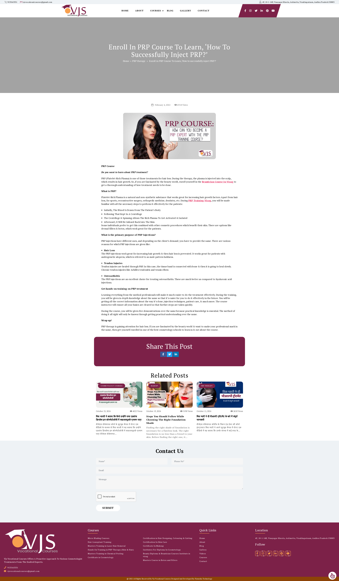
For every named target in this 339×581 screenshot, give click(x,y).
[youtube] (273, 11)
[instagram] (250, 11)
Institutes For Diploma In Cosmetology (162, 549)
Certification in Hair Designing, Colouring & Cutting (167, 538)
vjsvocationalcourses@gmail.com (37, 2)
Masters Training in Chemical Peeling (105, 553)
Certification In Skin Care (155, 542)
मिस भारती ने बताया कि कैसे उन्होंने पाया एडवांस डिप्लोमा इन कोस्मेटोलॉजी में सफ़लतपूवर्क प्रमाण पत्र (118, 418)
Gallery (185, 10)
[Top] (332, 576)
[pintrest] (267, 11)
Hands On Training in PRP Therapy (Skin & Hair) (111, 549)
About (139, 10)
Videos (202, 553)
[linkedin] (275, 553)
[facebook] (245, 11)
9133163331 (12, 2)
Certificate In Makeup (153, 546)
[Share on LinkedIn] (176, 354)
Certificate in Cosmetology (100, 557)
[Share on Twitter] (170, 354)
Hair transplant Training (99, 542)
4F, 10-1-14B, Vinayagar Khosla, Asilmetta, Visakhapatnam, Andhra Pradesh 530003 (298, 2)
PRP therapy (138, 60)
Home (125, 10)
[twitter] (256, 11)
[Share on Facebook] (163, 354)
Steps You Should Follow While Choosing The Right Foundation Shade (166, 419)
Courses (155, 10)
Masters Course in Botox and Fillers (160, 560)
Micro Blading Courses (98, 538)
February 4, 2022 (162, 104)
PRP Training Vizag (199, 200)
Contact (203, 10)
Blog (170, 10)
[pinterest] (281, 553)
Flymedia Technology (203, 579)
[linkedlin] (262, 11)
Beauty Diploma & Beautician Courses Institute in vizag (166, 555)
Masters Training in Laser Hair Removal (107, 546)
